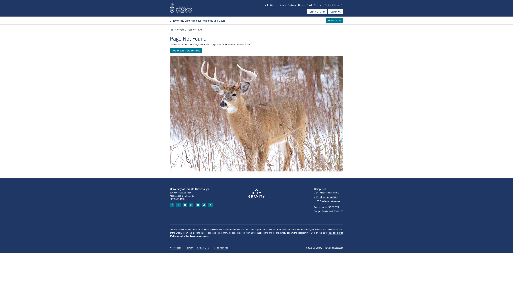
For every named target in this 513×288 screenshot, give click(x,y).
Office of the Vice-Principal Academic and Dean (197, 20)
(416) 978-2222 (332, 207)
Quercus (274, 5)
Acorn (283, 5)
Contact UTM (203, 247)
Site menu (333, 20)
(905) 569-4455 (177, 199)
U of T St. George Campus (325, 196)
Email (309, 5)
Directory (318, 5)
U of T (265, 5)
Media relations (221, 247)
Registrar (292, 5)
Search (334, 11)
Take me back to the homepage (186, 50)
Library (301, 5)
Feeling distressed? (333, 5)
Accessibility (175, 247)
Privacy (189, 247)
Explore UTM (316, 11)
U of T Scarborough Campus (327, 201)
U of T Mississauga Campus (326, 192)
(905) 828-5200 (336, 211)
